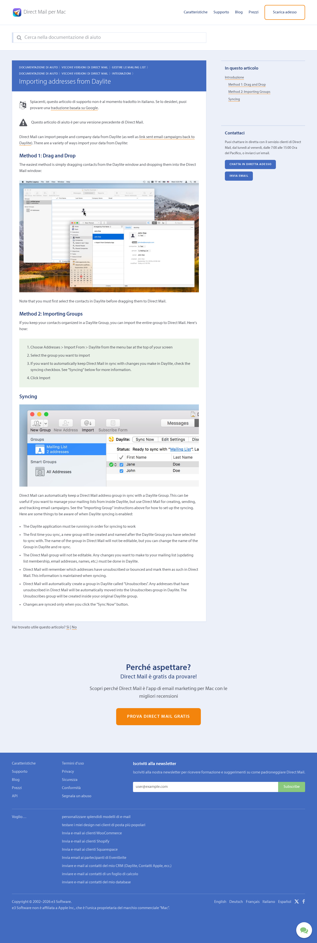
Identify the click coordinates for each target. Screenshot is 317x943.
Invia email (239, 175)
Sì (67, 627)
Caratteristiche (196, 12)
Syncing (234, 99)
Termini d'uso (73, 764)
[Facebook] (303, 902)
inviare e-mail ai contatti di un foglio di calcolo (100, 874)
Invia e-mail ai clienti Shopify (85, 842)
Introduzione (234, 77)
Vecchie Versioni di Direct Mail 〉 (87, 67)
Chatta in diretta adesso (250, 164)
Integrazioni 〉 (123, 73)
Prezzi (254, 12)
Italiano (269, 902)
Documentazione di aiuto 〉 (40, 67)
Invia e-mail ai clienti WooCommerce (92, 833)
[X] (296, 902)
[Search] (19, 38)
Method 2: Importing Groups (249, 92)
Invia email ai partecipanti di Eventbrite (94, 858)
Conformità (71, 788)
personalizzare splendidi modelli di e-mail (96, 817)
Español (284, 902)
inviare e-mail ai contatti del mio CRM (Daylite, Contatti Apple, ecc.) (117, 866)
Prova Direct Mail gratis (158, 717)
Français (253, 902)
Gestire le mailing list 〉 (131, 67)
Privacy (68, 772)
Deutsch (236, 902)
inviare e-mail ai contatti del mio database (96, 882)
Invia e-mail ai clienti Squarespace (90, 850)
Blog (239, 12)
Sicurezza (70, 780)
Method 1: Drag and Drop (247, 85)
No (74, 627)
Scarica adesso (285, 12)
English (220, 902)
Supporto (221, 12)
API (15, 796)
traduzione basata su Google (74, 108)
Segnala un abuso (76, 796)
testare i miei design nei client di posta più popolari (103, 825)
